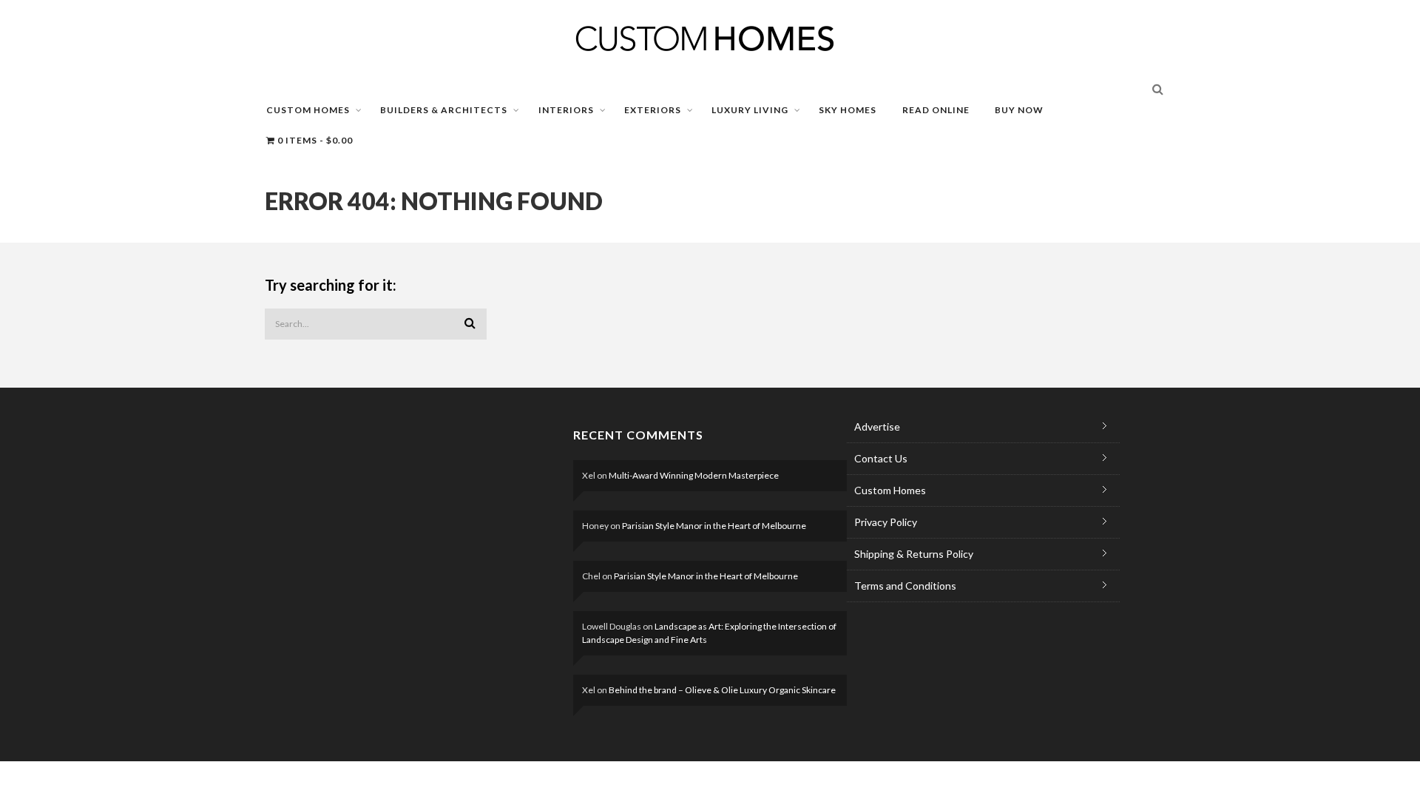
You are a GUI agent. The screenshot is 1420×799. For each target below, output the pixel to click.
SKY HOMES (847, 109)
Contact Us (880, 458)
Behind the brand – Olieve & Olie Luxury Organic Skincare (722, 689)
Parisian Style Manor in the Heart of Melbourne (714, 525)
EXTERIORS (652, 109)
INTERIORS (566, 109)
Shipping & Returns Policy (913, 553)
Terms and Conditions (905, 585)
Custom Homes (890, 490)
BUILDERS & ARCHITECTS (443, 109)
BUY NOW (1019, 109)
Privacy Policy (885, 522)
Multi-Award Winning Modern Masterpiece (694, 475)
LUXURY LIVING (749, 109)
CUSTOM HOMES (308, 109)
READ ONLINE (936, 109)
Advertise (877, 426)
